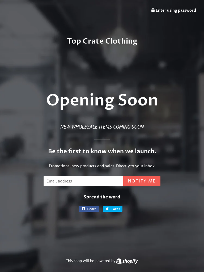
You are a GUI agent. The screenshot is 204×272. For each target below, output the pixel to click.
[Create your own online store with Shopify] (127, 260)
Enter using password (175, 10)
